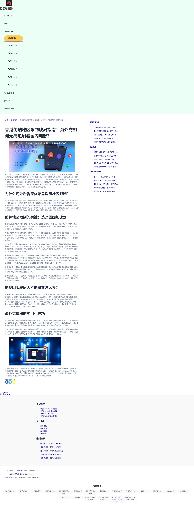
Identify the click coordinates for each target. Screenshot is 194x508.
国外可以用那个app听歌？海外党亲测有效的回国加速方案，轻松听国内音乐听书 (106, 159)
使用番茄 (7, 31)
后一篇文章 (5, 394)
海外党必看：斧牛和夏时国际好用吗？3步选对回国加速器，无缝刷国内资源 (106, 184)
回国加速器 (37, 491)
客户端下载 (8, 16)
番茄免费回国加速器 (90, 492)
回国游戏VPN (130, 491)
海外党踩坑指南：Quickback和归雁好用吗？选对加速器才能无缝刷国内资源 (106, 188)
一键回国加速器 (77, 491)
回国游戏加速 (9, 108)
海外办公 (14, 77)
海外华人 (14, 61)
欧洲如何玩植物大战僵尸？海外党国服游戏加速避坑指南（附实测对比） (106, 127)
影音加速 (7, 101)
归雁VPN (63, 497)
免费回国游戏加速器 (64, 492)
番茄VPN (144, 491)
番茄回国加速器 (50, 491)
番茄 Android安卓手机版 (48, 416)
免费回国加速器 (9, 93)
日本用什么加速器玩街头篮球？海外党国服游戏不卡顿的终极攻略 (106, 138)
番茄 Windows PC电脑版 (48, 409)
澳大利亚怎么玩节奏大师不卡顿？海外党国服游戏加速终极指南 (106, 131)
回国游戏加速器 (117, 491)
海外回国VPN (183, 491)
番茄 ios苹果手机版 (47, 413)
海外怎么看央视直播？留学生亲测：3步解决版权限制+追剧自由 (106, 163)
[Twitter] (10, 382)
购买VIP (7, 23)
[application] (12, 31)
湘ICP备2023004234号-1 (11, 477)
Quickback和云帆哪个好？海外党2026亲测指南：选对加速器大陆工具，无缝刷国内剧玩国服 (106, 177)
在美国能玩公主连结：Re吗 (130, 498)
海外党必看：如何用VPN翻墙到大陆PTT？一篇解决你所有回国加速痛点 (106, 191)
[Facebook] (6, 382)
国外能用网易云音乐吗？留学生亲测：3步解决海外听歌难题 (106, 167)
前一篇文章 (5, 392)
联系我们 (43, 433)
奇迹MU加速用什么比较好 (90, 498)
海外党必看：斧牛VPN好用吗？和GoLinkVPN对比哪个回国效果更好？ (106, 180)
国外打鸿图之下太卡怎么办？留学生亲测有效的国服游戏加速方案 (106, 135)
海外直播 (14, 85)
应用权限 (43, 431)
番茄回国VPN (103, 491)
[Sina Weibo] (13, 382)
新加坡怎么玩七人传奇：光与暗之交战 (117, 499)
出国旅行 (14, 69)
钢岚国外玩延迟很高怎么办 (104, 498)
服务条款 (43, 426)
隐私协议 (43, 428)
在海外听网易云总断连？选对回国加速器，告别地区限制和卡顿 (106, 156)
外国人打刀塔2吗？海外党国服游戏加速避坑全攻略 (106, 142)
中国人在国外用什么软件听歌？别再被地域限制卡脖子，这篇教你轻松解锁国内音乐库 (106, 152)
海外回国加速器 (10, 491)
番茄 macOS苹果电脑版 (48, 411)
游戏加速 (14, 45)
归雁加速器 (77, 497)
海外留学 (14, 53)
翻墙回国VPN (157, 491)
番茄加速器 (6, 8)
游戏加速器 (170, 491)
